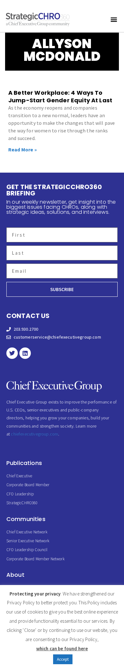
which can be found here (62, 649)
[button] (114, 19)
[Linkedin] (25, 353)
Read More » (22, 149)
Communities (25, 519)
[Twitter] (12, 353)
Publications (24, 463)
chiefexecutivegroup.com (34, 434)
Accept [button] (63, 659)
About (15, 575)
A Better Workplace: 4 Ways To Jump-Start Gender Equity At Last (60, 96)
